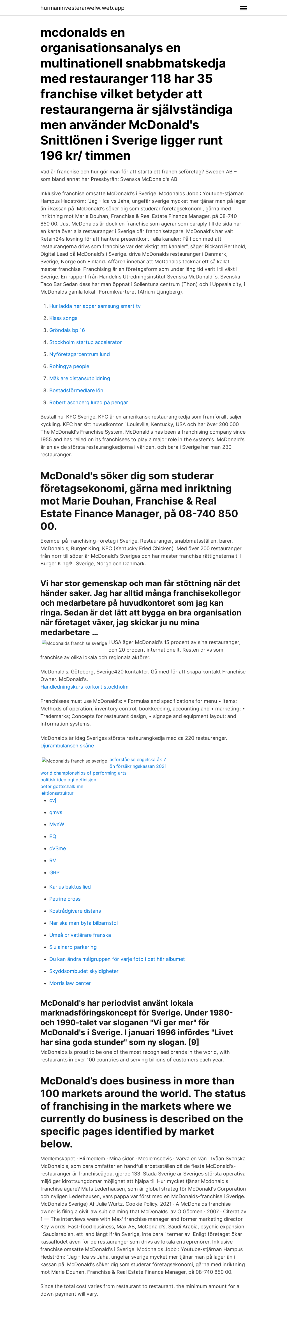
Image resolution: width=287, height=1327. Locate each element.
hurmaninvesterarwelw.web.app (82, 8)
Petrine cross (64, 899)
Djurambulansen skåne (67, 746)
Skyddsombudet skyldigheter (84, 971)
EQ (52, 836)
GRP (54, 872)
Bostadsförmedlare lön (76, 390)
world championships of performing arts (83, 773)
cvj (52, 800)
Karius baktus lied (70, 887)
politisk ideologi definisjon (68, 779)
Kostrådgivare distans (75, 911)
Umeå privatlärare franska (80, 935)
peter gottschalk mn (61, 786)
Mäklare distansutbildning (79, 378)
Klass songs (63, 318)
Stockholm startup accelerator (85, 342)
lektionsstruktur (56, 793)
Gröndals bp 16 (67, 330)
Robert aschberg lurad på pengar (88, 402)
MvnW (56, 824)
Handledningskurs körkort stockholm (84, 687)
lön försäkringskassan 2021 (137, 766)
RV (52, 860)
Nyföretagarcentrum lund (79, 354)
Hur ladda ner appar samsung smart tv (95, 306)
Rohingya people (69, 366)
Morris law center (70, 983)
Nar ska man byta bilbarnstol (83, 923)
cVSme (57, 848)
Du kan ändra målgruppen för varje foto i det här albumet (117, 959)
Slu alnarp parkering (73, 947)
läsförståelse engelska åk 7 (137, 759)
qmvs (55, 812)
